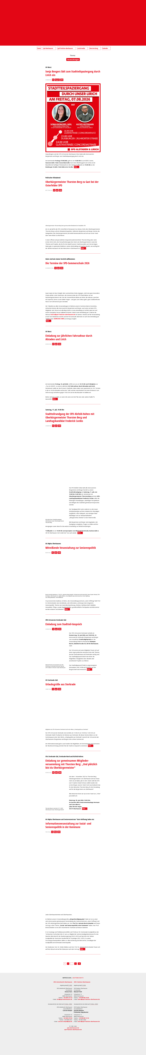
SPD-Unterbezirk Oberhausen (62, 982)
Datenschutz (78, 978)
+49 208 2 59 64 (67, 1018)
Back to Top (143, 1052)
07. (53, 344)
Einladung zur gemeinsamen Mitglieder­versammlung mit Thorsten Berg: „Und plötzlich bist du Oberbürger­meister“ (71, 764)
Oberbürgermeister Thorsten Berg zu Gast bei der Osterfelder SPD (72, 183)
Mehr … (76, 167)
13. (53, 689)
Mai (55, 832)
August (57, 80)
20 (79, 963)
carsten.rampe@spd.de (65, 1021)
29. (54, 190)
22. (52, 832)
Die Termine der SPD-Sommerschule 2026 (67, 263)
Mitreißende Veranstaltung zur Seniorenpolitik (70, 547)
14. (53, 629)
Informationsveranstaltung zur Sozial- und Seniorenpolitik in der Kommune (68, 825)
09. (53, 772)
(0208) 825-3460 (59, 319)
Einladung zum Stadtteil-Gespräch (63, 624)
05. (53, 426)
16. (55, 268)
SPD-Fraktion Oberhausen (82, 982)
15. (52, 553)
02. (53, 80)
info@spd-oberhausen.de (64, 999)
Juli (57, 190)
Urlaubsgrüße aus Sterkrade (60, 684)
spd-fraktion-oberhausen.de (73, 1029)
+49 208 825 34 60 (84, 997)
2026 (62, 80)
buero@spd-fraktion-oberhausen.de (63, 314)
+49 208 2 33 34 (67, 997)
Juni (56, 553)
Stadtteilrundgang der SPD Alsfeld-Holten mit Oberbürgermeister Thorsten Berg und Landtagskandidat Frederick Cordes (69, 417)
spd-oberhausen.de (73, 1028)
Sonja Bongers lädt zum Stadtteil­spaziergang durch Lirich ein (72, 73)
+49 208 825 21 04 (84, 1018)
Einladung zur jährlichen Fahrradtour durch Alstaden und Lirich (68, 337)
